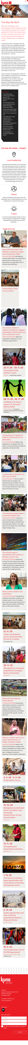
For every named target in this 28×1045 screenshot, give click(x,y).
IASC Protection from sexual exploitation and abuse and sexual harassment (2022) (9, 105)
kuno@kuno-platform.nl (7, 999)
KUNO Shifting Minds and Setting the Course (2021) (9, 110)
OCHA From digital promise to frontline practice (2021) (8, 128)
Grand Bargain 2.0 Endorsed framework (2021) (8, 133)
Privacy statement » (6, 1000)
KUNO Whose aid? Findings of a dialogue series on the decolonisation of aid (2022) (8, 97)
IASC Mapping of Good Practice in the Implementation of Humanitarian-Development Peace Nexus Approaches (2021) (10, 120)
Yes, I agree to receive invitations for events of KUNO (15, 1027)
